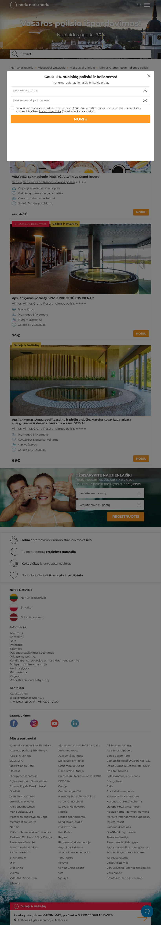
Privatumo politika (50, 111)
